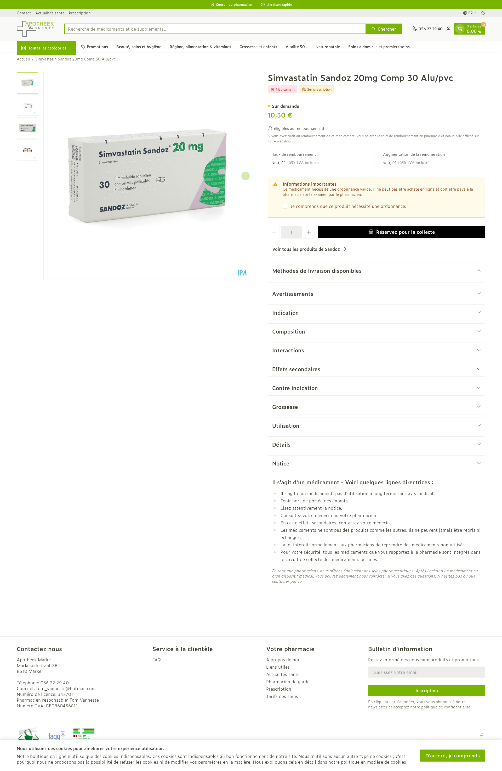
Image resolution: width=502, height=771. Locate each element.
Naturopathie (328, 46)
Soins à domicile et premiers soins (379, 46)
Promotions (97, 46)
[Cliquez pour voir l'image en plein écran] (147, 176)
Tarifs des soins (282, 696)
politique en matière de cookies (373, 762)
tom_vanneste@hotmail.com (66, 688)
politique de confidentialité (445, 706)
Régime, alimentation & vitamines (200, 46)
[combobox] (215, 29)
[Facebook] (481, 736)
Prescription (80, 12)
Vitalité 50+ (296, 46)
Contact (24, 12)
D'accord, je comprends (452, 755)
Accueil (23, 59)
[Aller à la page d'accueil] (35, 29)
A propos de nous (284, 659)
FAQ (156, 659)
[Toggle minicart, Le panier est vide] (460, 29)
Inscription (426, 690)
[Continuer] (245, 176)
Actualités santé (50, 12)
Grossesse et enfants (258, 46)
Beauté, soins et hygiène (138, 46)
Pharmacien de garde (288, 681)
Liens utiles (278, 667)
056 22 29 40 (55, 682)
